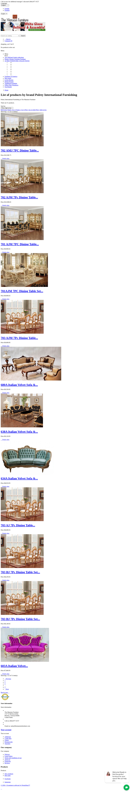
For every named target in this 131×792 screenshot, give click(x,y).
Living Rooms (9, 80)
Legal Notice (8, 756)
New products (9, 774)
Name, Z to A (20, 110)
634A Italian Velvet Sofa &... (19, 478)
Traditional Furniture (11, 83)
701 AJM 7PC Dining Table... (20, 244)
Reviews (7, 763)
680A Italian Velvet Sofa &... (19, 384)
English (7, 8)
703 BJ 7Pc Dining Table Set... (20, 572)
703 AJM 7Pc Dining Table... (19, 338)
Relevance (4, 110)
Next (7, 689)
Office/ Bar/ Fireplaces (11, 85)
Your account (6, 730)
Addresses (8, 737)
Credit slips (8, 738)
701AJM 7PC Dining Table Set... (22, 291)
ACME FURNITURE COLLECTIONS (17, 61)
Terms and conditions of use (13, 758)
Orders (7, 740)
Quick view (5, 158)
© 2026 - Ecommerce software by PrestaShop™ (15, 785)
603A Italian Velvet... (14, 666)
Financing (8, 761)
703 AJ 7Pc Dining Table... (18, 525)
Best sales (8, 775)
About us (7, 759)
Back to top (5, 692)
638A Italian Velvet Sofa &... (19, 431)
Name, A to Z (11, 110)
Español (7, 10)
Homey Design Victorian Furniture (15, 59)
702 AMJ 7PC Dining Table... (20, 150)
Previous (8, 679)
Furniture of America (11, 76)
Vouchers (7, 743)
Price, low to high (30, 110)
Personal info (9, 742)
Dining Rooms (9, 81)
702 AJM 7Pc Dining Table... (19, 197)
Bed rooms (8, 78)
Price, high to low (7, 108)
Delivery (7, 754)
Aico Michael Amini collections (14, 57)
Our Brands (8, 87)
